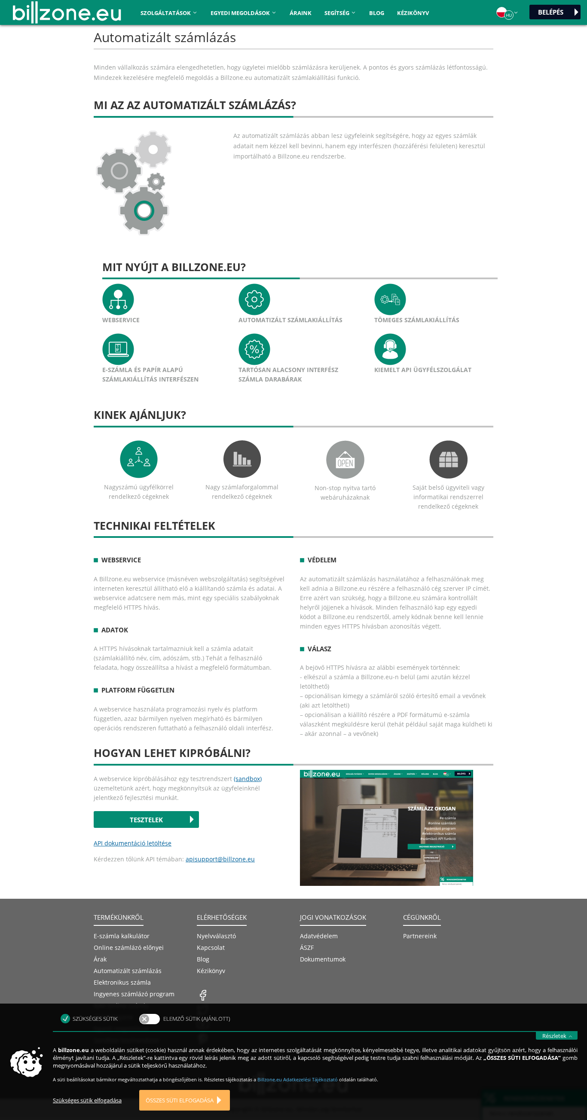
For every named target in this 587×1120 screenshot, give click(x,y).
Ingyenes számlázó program (134, 994)
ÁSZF (307, 947)
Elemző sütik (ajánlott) (196, 1018)
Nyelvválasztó (216, 936)
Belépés (550, 12)
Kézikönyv (413, 13)
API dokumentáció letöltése (132, 843)
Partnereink (420, 936)
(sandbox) (248, 779)
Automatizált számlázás (128, 971)
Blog (376, 13)
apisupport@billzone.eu (220, 859)
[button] (507, 12)
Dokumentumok (322, 959)
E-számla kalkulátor (122, 936)
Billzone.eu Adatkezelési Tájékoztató (298, 1079)
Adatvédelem (319, 936)
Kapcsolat (211, 947)
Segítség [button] (337, 13)
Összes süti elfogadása (180, 1100)
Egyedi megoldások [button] (241, 13)
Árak (100, 959)
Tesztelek (146, 819)
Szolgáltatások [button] (166, 13)
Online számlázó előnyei (129, 947)
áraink (301, 13)
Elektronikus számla (122, 982)
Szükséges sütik (95, 1018)
